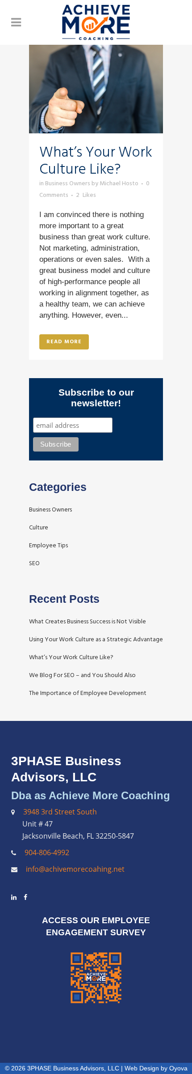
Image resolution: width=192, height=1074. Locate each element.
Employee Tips (48, 545)
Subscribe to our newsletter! (96, 397)
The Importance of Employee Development (87, 693)
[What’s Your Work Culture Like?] (96, 89)
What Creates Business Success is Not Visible (87, 621)
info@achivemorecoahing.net (74, 869)
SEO (34, 563)
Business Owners (67, 183)
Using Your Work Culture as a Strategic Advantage (96, 639)
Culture (38, 527)
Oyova (178, 1068)
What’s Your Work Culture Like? (95, 160)
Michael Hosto (119, 183)
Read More (64, 341)
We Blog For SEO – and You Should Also (82, 675)
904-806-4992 (47, 852)
